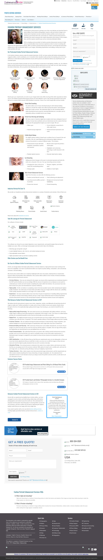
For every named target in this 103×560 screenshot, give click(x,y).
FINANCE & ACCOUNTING (32, 7)
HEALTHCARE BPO (40, 7)
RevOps (59, 7)
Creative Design (75, 521)
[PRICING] (83, 25)
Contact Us (15, 420)
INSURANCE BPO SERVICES (67, 7)
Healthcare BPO (87, 528)
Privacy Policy (16, 542)
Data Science (74, 530)
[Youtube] (95, 550)
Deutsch (28, 535)
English (13, 535)
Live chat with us (80, 450)
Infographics (56, 535)
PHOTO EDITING (74, 7)
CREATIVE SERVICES (53, 7)
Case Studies (83, 1)
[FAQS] (92, 25)
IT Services (86, 523)
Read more (60, 371)
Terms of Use (23, 542)
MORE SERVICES (94, 7)
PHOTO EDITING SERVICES (12, 13)
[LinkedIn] (92, 550)
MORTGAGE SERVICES (47, 7)
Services (58, 1)
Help (54, 521)
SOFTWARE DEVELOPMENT (25, 7)
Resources (96, 1)
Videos (42, 523)
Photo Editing (74, 528)
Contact (95, 5)
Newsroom (90, 1)
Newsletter (43, 530)
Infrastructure (56, 523)
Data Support (74, 523)
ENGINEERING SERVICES (17, 7)
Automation (86, 530)
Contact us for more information (81, 127)
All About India (57, 533)
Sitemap (43, 535)
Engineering (86, 521)
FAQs (42, 533)
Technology (56, 530)
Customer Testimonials (59, 528)
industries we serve (24, 215)
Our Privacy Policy (86, 60)
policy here (85, 554)
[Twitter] (89, 550)
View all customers (90, 89)
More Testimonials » (57, 416)
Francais (18, 535)
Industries (63, 1)
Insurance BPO (74, 525)
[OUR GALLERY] (75, 25)
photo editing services (35, 409)
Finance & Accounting (88, 525)
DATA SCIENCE (79, 7)
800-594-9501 (93, 3)
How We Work (76, 1)
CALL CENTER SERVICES (10, 7)
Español (23, 535)
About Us (70, 1)
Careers (43, 528)
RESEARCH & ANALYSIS (86, 7)
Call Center (73, 533)
